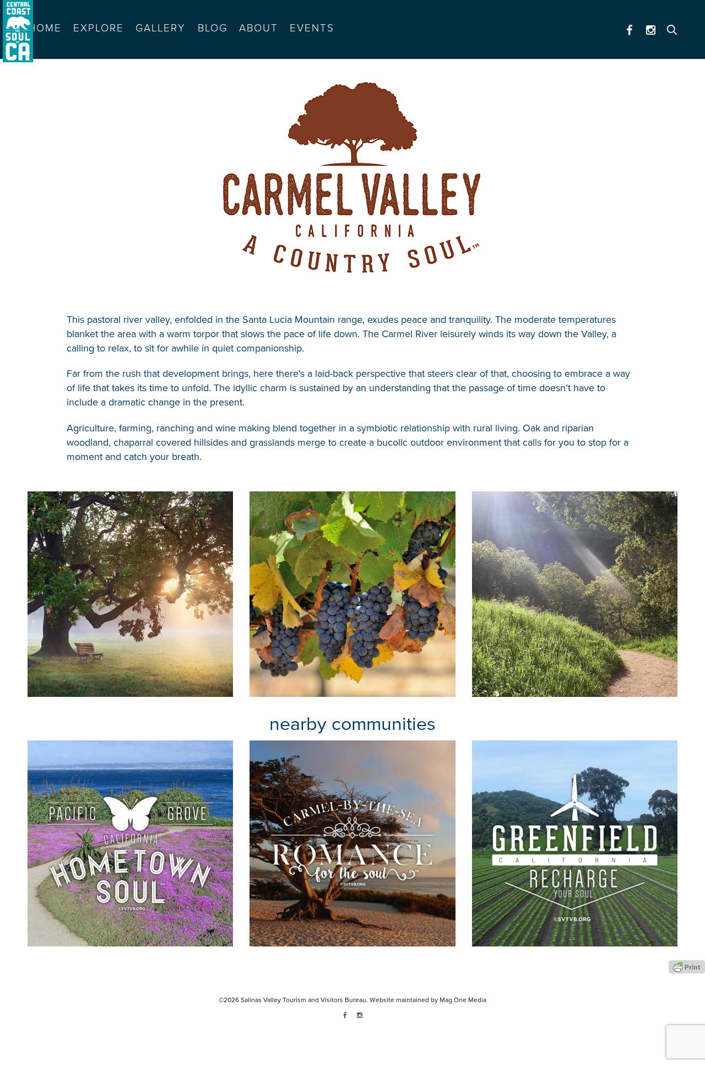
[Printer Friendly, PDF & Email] (687, 966)
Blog (212, 28)
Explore (98, 28)
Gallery (160, 28)
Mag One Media (463, 1000)
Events (312, 28)
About (258, 28)
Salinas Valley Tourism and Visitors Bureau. (303, 1000)
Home (45, 28)
